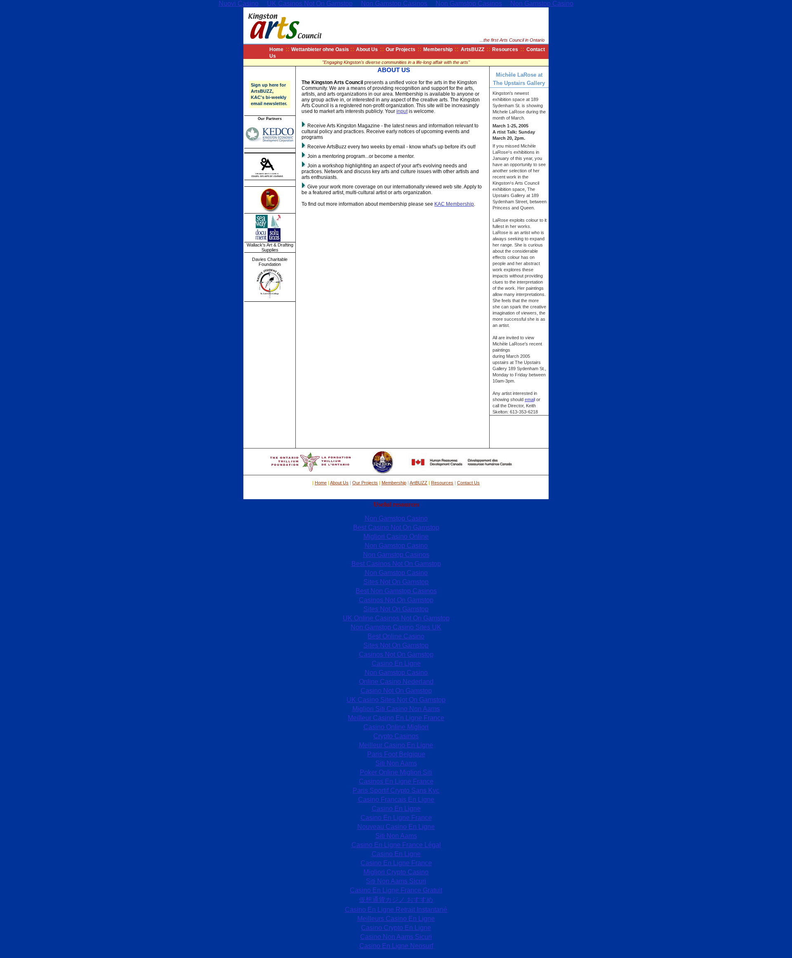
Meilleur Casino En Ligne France (396, 717)
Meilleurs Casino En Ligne (396, 918)
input (402, 111)
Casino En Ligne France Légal (396, 844)
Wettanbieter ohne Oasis (320, 49)
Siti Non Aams (396, 763)
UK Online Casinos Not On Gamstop (396, 618)
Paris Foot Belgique (396, 754)
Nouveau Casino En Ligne (396, 826)
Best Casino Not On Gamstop (396, 527)
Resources (505, 49)
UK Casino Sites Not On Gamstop (396, 699)
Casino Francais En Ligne (396, 799)
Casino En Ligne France (396, 817)
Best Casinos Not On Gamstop (396, 563)
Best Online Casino (396, 636)
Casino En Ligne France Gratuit (396, 890)
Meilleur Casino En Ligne (396, 745)
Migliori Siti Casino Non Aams (396, 708)
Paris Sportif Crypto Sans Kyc (396, 790)
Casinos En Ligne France (396, 781)
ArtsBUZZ (472, 49)
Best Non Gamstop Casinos (396, 590)
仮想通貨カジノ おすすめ (396, 899)
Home (276, 49)
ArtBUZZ (418, 482)
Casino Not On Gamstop (396, 690)
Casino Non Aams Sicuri (396, 936)
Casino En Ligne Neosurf (396, 945)
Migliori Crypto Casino (396, 872)
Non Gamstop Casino (396, 518)
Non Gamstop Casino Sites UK (396, 627)
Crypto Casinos (396, 736)
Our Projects (400, 49)
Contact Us (468, 482)
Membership (438, 49)
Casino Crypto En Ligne (396, 927)
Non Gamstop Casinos (396, 554)
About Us (367, 49)
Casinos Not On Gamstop (396, 599)
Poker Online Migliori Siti (396, 772)
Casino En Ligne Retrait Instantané (396, 909)
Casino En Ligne (396, 663)
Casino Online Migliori (396, 726)
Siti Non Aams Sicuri (396, 881)
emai (529, 399)
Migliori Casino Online (396, 536)
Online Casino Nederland (396, 681)
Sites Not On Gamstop (396, 581)
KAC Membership (454, 204)
